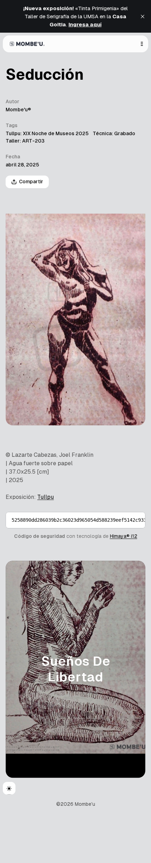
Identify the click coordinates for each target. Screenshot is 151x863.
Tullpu (45, 497)
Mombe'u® (18, 109)
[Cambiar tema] (9, 788)
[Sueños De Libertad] (75, 669)
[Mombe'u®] (27, 44)
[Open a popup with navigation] (142, 44)
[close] (142, 16)
